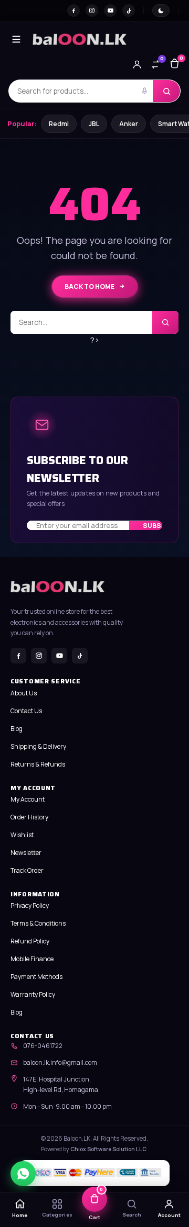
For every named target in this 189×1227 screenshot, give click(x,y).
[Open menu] (16, 39)
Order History (29, 817)
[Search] (166, 91)
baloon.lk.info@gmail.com (60, 1062)
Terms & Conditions (38, 923)
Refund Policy (29, 941)
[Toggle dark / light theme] (161, 10)
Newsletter (25, 852)
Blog (16, 728)
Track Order (27, 870)
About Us (23, 693)
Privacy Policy (29, 905)
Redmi (59, 123)
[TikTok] (128, 10)
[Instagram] (92, 10)
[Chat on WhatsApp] (23, 1173)
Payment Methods (36, 976)
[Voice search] (144, 91)
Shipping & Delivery (38, 746)
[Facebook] (73, 10)
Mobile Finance (32, 958)
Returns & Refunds (37, 764)
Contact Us (26, 710)
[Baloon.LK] (80, 39)
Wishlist (22, 834)
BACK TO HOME (89, 286)
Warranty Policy (32, 994)
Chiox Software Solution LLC (108, 1149)
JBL (94, 123)
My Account (27, 799)
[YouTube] (110, 10)
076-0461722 (42, 1045)
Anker (128, 123)
